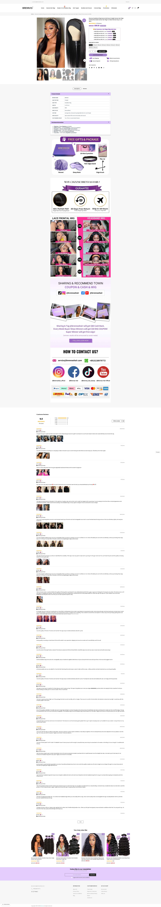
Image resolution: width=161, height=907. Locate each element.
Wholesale (114, 8)
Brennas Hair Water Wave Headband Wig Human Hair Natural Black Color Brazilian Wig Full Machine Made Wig (101, 859)
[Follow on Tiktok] (37, 891)
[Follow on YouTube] (36, 891)
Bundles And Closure (86, 8)
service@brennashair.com (38, 1)
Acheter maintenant (98, 55)
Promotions (106, 8)
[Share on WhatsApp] (103, 67)
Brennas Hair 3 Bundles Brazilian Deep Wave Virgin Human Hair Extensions (51, 858)
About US (75, 889)
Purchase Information (57, 122)
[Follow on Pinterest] (34, 891)
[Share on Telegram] (99, 67)
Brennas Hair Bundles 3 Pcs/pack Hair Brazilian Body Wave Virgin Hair (75, 858)
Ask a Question (92, 65)
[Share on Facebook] (89, 67)
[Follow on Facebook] (31, 891)
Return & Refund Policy (92, 893)
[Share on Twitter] (91, 67)
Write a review (116, 421)
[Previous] (39, 42)
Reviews (85, 88)
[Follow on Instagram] (33, 891)
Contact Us (89, 897)
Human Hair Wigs (50, 8)
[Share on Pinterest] (94, 67)
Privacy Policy (76, 891)
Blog (74, 895)
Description (77, 88)
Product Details (56, 94)
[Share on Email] (101, 67)
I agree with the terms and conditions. (81, 877)
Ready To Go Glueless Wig (64, 8)
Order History (104, 891)
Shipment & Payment (92, 891)
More (80, 821)
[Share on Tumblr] (96, 67)
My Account (104, 889)
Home (42, 8)
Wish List (103, 893)
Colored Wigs (97, 8)
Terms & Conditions (77, 893)
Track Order (89, 889)
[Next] (85, 42)
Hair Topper (76, 8)
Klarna (88, 895)
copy (113, 31)
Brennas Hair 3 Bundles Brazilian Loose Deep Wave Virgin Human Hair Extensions (126, 858)
